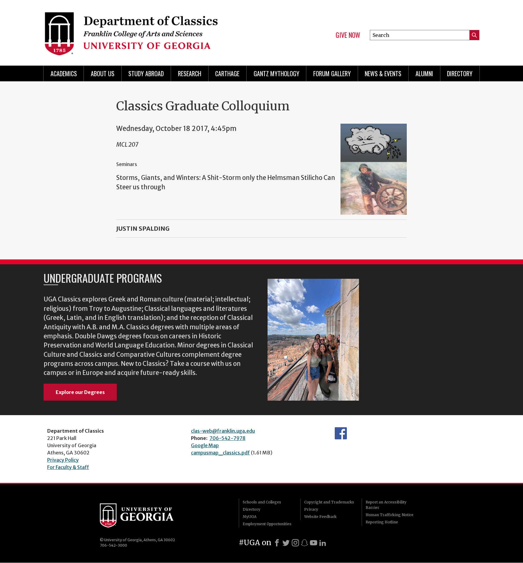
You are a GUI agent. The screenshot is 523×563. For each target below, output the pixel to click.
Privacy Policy (63, 460)
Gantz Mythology (276, 73)
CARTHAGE (227, 73)
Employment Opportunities (267, 524)
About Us (102, 73)
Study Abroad (146, 73)
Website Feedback (320, 516)
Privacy (311, 509)
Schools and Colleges (262, 502)
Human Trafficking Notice (389, 515)
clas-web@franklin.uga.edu (223, 431)
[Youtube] (313, 542)
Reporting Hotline (382, 522)
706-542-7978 (227, 438)
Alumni (424, 73)
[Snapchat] (304, 542)
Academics (64, 73)
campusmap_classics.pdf (220, 453)
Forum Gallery (332, 73)
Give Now (348, 35)
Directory (459, 73)
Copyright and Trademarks (329, 502)
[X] (286, 542)
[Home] (149, 30)
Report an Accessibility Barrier (386, 505)
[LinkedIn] (322, 542)
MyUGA (249, 516)
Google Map (205, 445)
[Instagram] (295, 542)
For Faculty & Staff (68, 467)
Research (189, 73)
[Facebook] (277, 542)
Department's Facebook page (341, 433)
